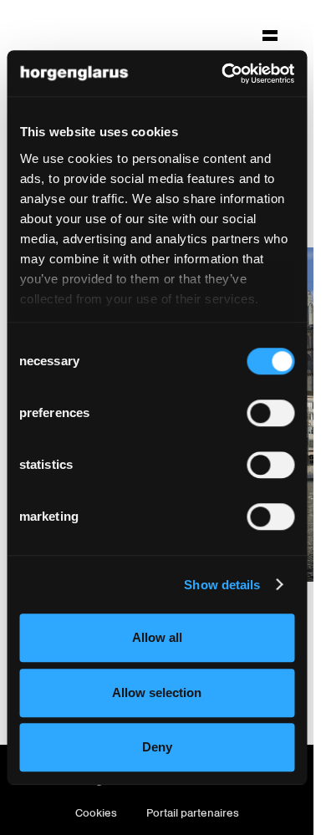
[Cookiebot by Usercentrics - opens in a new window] (223, 73)
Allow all (157, 637)
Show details (222, 585)
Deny (157, 747)
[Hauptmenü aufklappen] (270, 35)
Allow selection (156, 692)
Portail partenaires (192, 812)
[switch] (270, 413)
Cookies (96, 812)
